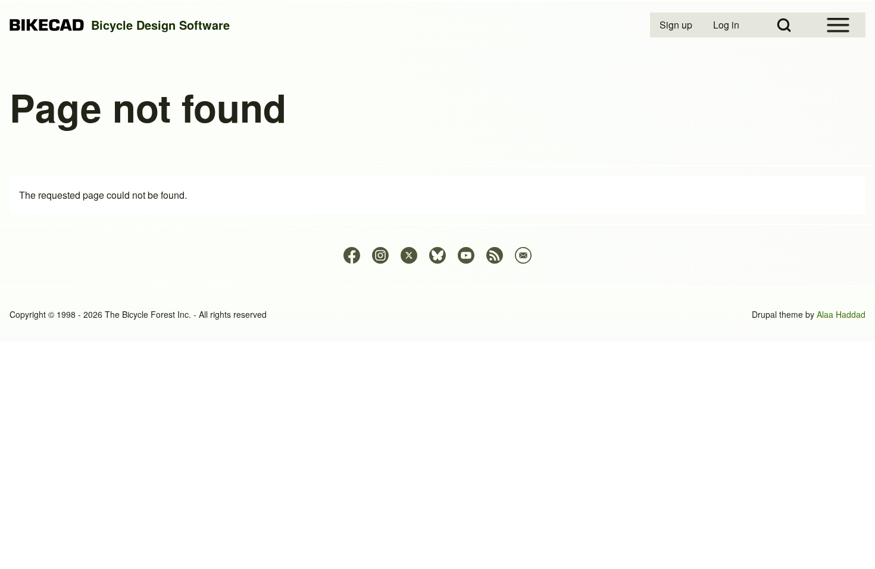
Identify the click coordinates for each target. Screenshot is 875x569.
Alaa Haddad (841, 314)
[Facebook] (352, 255)
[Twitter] (409, 255)
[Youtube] (466, 255)
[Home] (47, 25)
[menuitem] (677, 24)
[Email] (523, 255)
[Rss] (495, 255)
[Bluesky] (437, 255)
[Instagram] (380, 255)
